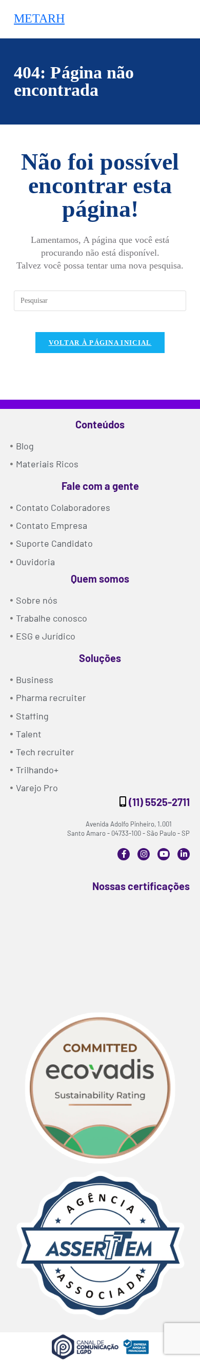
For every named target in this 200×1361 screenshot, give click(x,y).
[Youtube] (163, 854)
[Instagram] (143, 854)
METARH (39, 18)
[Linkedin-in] (183, 854)
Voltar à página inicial (100, 342)
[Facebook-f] (123, 854)
